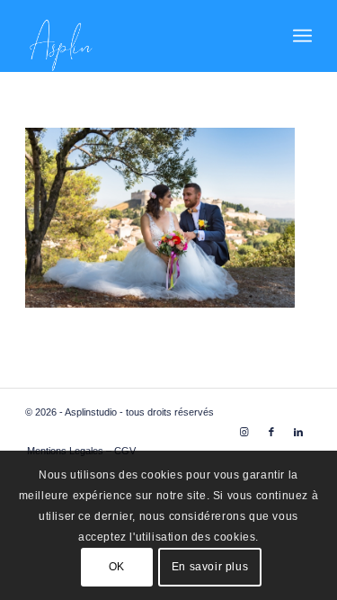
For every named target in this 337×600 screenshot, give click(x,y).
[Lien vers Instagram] (244, 431)
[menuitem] (302, 36)
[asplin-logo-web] (139, 36)
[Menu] (302, 36)
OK (117, 566)
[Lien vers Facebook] (271, 431)
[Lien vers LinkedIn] (298, 431)
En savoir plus (210, 566)
